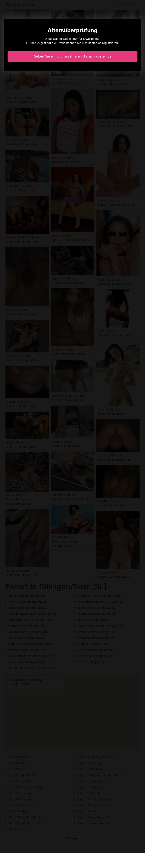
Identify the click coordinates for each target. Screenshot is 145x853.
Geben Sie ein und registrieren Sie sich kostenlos (72, 56)
